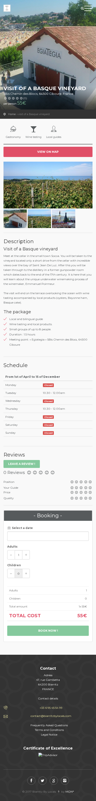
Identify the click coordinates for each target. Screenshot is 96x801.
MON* (69, 791)
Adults (12, 546)
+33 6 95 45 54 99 (51, 707)
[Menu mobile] (87, 9)
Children (14, 565)
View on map (48, 151)
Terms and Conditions (49, 730)
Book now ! (48, 630)
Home (12, 114)
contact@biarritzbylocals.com (51, 716)
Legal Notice (49, 734)
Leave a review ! (21, 464)
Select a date (22, 528)
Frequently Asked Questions (49, 725)
